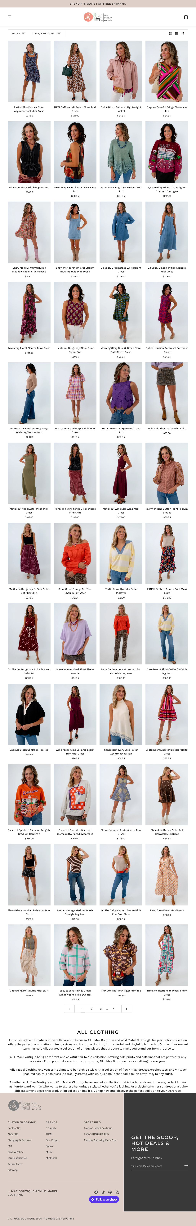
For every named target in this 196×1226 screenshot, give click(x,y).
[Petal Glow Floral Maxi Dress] (166, 874)
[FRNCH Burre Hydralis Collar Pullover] (121, 553)
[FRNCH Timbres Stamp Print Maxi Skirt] (166, 553)
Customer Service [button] (22, 1122)
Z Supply (51, 1128)
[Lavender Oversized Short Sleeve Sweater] (75, 633)
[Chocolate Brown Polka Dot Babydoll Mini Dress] (166, 794)
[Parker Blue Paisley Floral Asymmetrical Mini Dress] (29, 71)
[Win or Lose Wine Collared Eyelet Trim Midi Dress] (75, 714)
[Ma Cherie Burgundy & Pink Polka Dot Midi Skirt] (29, 553)
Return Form (15, 1164)
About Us (13, 1134)
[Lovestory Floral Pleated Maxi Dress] (29, 312)
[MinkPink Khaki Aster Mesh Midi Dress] (29, 473)
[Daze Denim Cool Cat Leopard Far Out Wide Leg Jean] (121, 633)
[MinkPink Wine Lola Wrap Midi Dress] (121, 473)
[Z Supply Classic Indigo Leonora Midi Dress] (166, 232)
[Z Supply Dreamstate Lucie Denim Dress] (121, 232)
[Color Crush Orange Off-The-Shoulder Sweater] (75, 553)
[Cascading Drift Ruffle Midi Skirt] (29, 955)
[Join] (185, 1165)
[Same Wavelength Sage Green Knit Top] (121, 152)
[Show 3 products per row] (176, 34)
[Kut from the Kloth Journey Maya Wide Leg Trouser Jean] (29, 393)
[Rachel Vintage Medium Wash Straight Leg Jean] (75, 874)
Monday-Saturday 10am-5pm (101, 1140)
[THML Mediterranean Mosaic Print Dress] (166, 955)
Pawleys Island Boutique (98, 1128)
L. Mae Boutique (22, 1218)
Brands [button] (51, 1122)
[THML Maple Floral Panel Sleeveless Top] (75, 152)
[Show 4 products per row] (184, 34)
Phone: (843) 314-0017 (96, 1134)
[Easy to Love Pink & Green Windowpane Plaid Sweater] (75, 955)
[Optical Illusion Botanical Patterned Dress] (166, 312)
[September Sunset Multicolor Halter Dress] (166, 714)
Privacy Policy (15, 1152)
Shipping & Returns (19, 1140)
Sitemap (13, 1170)
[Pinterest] (110, 1192)
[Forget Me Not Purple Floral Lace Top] (121, 393)
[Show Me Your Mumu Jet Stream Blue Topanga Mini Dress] (75, 232)
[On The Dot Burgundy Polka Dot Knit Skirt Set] (29, 633)
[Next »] (126, 1009)
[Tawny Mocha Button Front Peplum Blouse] (166, 473)
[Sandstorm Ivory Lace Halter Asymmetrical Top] (121, 714)
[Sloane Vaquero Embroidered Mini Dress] (121, 794)
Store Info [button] (92, 1122)
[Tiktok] (103, 1192)
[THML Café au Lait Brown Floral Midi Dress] (75, 71)
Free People (52, 1140)
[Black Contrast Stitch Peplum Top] (29, 152)
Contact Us (14, 1128)
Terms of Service (17, 1157)
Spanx (49, 1146)
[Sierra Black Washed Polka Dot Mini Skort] (29, 874)
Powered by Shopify (59, 1218)
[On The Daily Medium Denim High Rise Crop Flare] (121, 874)
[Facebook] (96, 1192)
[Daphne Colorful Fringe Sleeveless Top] (166, 71)
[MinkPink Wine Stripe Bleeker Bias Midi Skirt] (75, 473)
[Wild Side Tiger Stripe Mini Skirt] (166, 393)
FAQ (10, 1146)
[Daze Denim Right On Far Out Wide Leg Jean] (166, 633)
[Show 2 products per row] (170, 34)
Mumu (49, 1152)
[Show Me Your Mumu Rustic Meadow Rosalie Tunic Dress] (29, 232)
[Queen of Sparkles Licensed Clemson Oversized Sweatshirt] (75, 794)
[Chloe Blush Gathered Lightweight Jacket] (121, 71)
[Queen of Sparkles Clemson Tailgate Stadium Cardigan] (29, 794)
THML (49, 1134)
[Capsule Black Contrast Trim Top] (29, 714)
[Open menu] (13, 16)
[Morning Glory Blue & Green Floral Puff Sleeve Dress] (121, 312)
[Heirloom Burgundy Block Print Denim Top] (75, 312)
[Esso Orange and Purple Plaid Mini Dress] (75, 393)
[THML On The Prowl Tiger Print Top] (121, 955)
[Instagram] (117, 1192)
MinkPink (51, 1157)
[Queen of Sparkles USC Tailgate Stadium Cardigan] (166, 152)
